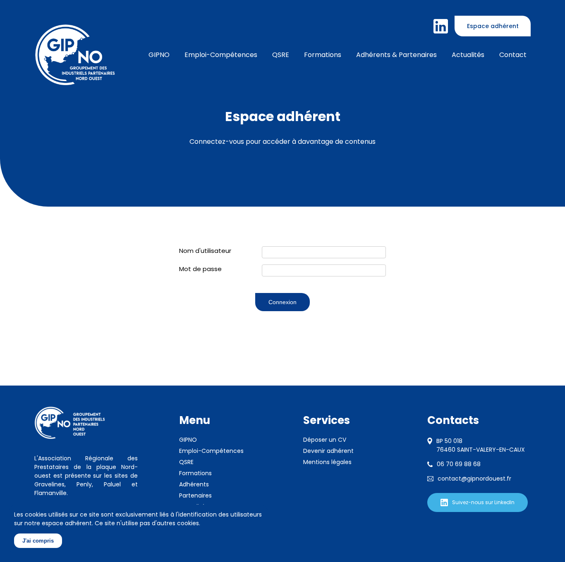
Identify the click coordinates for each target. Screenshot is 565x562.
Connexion (282, 302)
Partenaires (195, 495)
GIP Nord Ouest (75, 55)
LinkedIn (440, 26)
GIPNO (188, 440)
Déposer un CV (324, 440)
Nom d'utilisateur (205, 250)
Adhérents (194, 484)
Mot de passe (200, 268)
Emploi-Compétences (211, 451)
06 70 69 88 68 (459, 464)
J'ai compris (38, 541)
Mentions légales (327, 462)
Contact (513, 55)
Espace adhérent (493, 26)
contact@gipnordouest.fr (474, 478)
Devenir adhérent (328, 451)
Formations (322, 55)
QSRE (280, 55)
